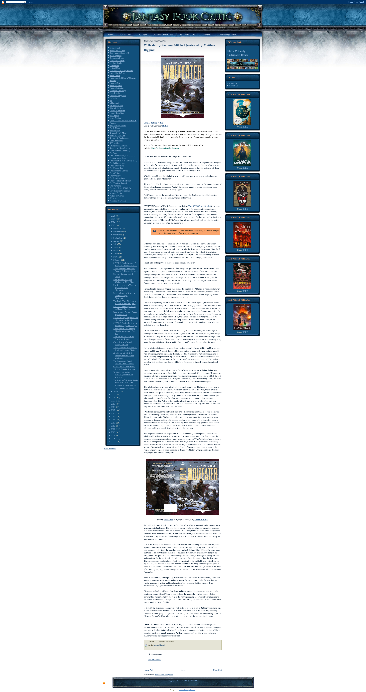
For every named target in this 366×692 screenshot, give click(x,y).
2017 (113, 410)
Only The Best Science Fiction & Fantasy (123, 122)
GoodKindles (115, 93)
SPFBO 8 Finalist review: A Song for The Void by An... (125, 264)
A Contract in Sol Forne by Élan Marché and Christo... (125, 387)
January (116, 391)
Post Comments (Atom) (164, 674)
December (117, 228)
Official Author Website (154, 122)
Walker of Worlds (117, 195)
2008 (113, 438)
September (117, 237)
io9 (111, 100)
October (116, 234)
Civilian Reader (116, 63)
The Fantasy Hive (117, 165)
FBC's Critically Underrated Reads (237, 53)
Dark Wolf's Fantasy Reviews (121, 70)
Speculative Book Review (120, 148)
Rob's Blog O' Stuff (117, 135)
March (116, 256)
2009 (113, 435)
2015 (113, 416)
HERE (165, 125)
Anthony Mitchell (159, 645)
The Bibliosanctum (117, 163)
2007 (113, 441)
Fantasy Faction (116, 85)
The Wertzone (115, 185)
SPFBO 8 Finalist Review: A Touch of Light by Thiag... (125, 324)
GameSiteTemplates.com (187, 690)
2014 (113, 419)
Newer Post (148, 670)
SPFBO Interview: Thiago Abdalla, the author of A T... (124, 331)
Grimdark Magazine (118, 95)
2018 (113, 407)
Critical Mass (115, 68)
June (115, 247)
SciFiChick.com (116, 140)
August (116, 241)
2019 (113, 403)
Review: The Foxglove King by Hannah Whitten (124, 307)
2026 (113, 215)
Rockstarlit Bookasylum (119, 138)
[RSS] (104, 683)
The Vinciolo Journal (118, 183)
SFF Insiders (115, 143)
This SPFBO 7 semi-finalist (199, 206)
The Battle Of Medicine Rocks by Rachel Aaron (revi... (125, 381)
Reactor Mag (115, 130)
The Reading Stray (117, 178)
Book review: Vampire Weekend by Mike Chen (123, 280)
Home (183, 670)
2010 (113, 432)
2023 (113, 225)
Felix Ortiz (168, 519)
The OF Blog (115, 173)
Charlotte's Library (117, 60)
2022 (113, 394)
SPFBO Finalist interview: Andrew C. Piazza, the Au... (125, 269)
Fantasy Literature (117, 88)
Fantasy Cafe (115, 83)
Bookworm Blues (117, 58)
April (115, 253)
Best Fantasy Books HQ (119, 53)
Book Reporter (116, 55)
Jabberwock (114, 103)
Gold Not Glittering (118, 90)
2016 (113, 413)
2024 (113, 222)
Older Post (217, 670)
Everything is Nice (117, 73)
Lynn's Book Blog (117, 113)
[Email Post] (175, 641)
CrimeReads (114, 65)
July (115, 244)
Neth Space (114, 115)
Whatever (113, 198)
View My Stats (110, 448)
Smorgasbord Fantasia (119, 145)
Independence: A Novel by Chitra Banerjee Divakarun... (124, 295)
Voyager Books (116, 193)
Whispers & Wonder (118, 200)
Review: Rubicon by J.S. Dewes (123, 275)
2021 (113, 397)
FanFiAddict (115, 75)
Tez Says (113, 153)
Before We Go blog (117, 50)
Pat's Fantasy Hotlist (118, 125)
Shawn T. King (201, 519)
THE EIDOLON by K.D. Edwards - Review (123, 337)
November (117, 231)
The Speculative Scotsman (120, 180)
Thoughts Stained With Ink (121, 188)
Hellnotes (113, 98)
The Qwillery (115, 175)
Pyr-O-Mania (115, 128)
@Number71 (115, 48)
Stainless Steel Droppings (120, 150)
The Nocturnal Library (119, 170)
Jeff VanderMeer (116, 105)
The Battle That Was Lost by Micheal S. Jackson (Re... (125, 302)
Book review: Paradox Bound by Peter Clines (125, 313)
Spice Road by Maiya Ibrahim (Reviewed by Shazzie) (125, 318)
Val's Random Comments (120, 190)
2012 (113, 426)
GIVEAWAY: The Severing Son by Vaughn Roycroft (124, 368)
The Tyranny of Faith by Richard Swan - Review (123, 362)
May (115, 250)
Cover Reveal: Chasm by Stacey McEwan (123, 343)
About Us (233, 83)
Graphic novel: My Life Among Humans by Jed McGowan (123, 356)
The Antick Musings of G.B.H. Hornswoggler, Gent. (122, 157)
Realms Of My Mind (118, 133)
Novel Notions (115, 118)
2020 (113, 400)
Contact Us (233, 85)
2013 (113, 422)
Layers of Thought (117, 110)
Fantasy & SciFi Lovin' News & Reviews (123, 79)
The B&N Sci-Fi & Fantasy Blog (123, 160)
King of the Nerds (117, 108)
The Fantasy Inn (116, 168)
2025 (113, 219)
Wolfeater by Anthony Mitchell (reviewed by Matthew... (123, 375)
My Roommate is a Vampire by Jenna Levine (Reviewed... (124, 287)
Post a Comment (154, 659)
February (117, 259)
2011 (113, 429)
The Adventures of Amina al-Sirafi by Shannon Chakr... (125, 349)
